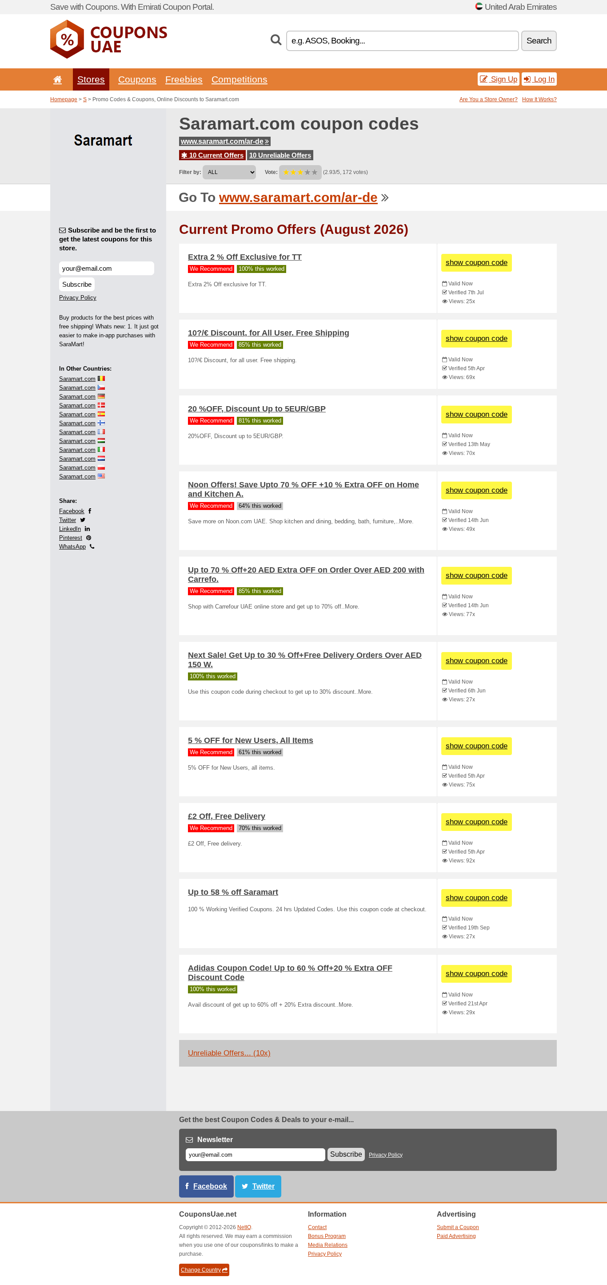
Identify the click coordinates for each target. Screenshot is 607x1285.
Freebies (184, 79)
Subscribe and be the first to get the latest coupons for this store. (107, 239)
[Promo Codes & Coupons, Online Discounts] (108, 57)
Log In (543, 79)
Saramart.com (77, 379)
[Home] (56, 79)
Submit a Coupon (458, 1227)
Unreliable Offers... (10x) (229, 1053)
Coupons (137, 79)
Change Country (201, 1270)
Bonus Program (327, 1236)
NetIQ (244, 1227)
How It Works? (539, 99)
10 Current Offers (216, 155)
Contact (317, 1227)
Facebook (71, 511)
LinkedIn (70, 529)
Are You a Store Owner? (488, 99)
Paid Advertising (456, 1236)
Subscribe (77, 284)
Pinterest (70, 537)
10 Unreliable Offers (280, 155)
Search (539, 40)
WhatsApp (72, 546)
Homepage (63, 99)
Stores (91, 79)
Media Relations (327, 1245)
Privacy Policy (77, 297)
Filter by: (190, 172)
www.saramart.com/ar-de (222, 141)
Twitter (67, 520)
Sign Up (503, 79)
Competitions (240, 79)
